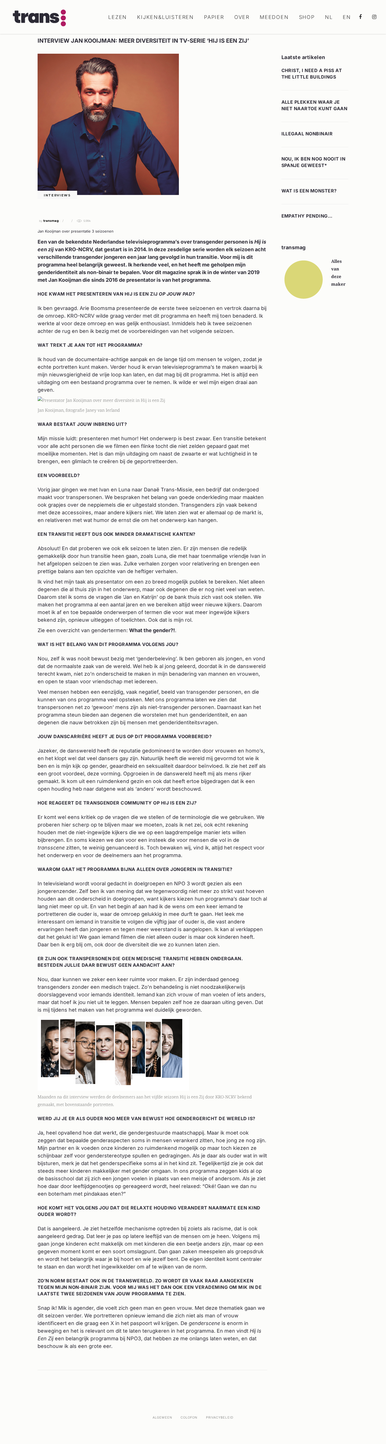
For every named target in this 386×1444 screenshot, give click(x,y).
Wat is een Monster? (309, 191)
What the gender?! (152, 630)
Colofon (189, 1417)
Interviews (57, 195)
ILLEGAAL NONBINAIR (307, 133)
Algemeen (162, 1417)
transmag (51, 221)
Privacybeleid (219, 1417)
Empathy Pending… (307, 216)
